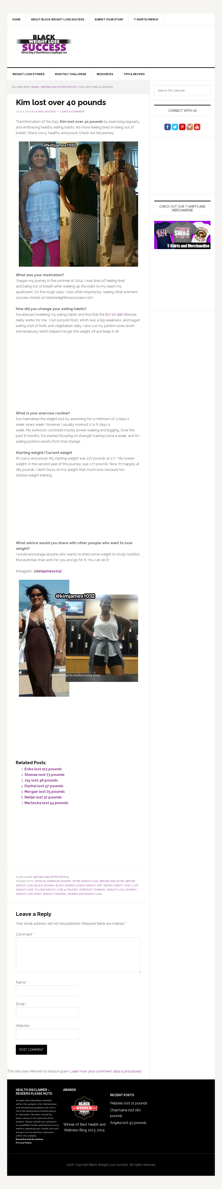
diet (99, 885)
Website (22, 1026)
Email (21, 1004)
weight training (54, 893)
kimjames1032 (49, 571)
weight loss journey (121, 889)
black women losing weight (76, 885)
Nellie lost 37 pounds (43, 797)
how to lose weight (41, 889)
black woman (44, 885)
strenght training (92, 889)
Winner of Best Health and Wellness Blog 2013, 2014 (84, 1127)
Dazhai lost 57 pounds (43, 786)
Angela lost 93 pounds (128, 1123)
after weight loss (85, 881)
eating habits (113, 885)
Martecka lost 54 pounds (46, 803)
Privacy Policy (24, 1142)
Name (22, 982)
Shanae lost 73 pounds (44, 775)
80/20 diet (114, 314)
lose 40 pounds (67, 889)
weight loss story (29, 893)
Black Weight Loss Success (44, 44)
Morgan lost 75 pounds (44, 792)
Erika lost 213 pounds (43, 769)
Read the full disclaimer (29, 1139)
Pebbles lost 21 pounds (128, 1103)
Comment (25, 934)
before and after (112, 881)
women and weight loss (84, 893)
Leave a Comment (72, 111)
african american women (53, 881)
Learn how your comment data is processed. (106, 1071)
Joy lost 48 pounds (41, 780)
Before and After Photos (51, 877)
